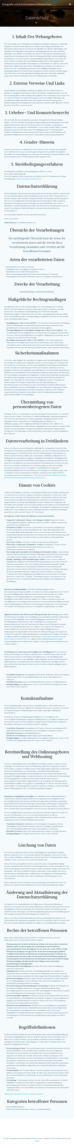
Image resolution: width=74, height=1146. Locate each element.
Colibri (37, 1141)
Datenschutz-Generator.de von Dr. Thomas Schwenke (23, 1094)
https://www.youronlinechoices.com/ (17, 639)
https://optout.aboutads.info (52, 636)
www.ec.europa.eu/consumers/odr (28, 179)
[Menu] (70, 4)
